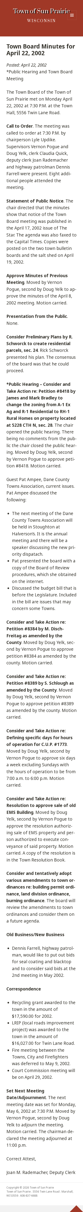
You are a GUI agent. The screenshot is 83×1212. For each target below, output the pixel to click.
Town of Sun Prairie (41, 11)
